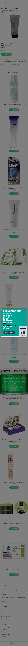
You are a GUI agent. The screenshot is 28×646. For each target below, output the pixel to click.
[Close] (1, 309)
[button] (9, 332)
